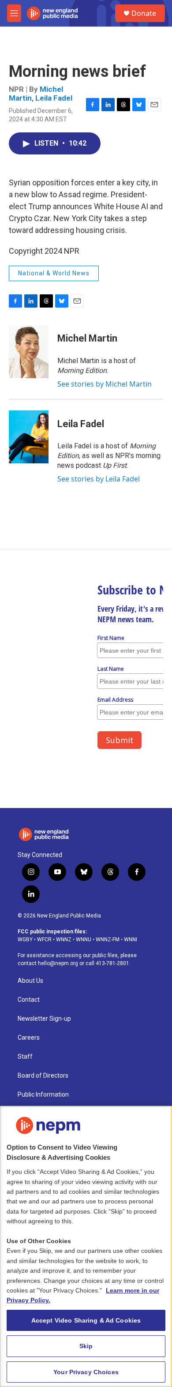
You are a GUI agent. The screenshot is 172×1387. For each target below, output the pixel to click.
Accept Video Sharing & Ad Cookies (86, 1320)
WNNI (130, 939)
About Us (30, 980)
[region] (86, 1246)
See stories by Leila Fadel (98, 479)
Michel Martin (87, 338)
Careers (29, 1037)
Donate (143, 13)
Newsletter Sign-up (44, 1018)
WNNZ (63, 939)
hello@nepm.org (58, 963)
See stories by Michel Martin (104, 384)
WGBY (25, 939)
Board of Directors (43, 1075)
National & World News (54, 273)
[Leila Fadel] (29, 436)
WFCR (44, 939)
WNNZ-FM (108, 939)
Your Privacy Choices (86, 1372)
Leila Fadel (53, 98)
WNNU (83, 939)
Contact (29, 999)
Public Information (43, 1094)
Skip (86, 1345)
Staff (25, 1056)
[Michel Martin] (29, 351)
